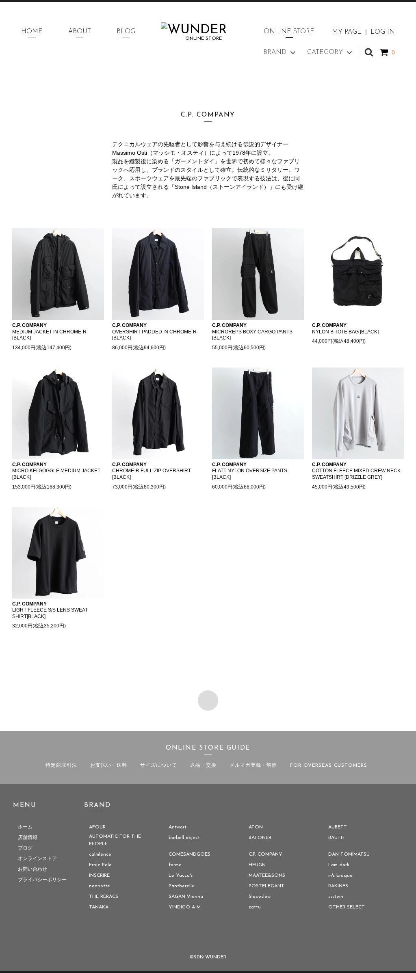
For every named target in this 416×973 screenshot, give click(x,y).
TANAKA (98, 907)
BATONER (260, 837)
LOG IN (382, 32)
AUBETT (337, 827)
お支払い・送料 (108, 765)
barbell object (184, 837)
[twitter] (208, 936)
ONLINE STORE (289, 31)
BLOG (126, 31)
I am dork (338, 865)
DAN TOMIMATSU (349, 854)
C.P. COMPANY (265, 854)
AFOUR (97, 827)
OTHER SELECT (346, 907)
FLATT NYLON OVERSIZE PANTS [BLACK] (249, 471)
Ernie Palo (100, 865)
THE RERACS (103, 896)
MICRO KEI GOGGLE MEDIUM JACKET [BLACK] (56, 471)
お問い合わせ (32, 869)
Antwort (177, 827)
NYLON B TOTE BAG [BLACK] (345, 328)
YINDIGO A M (185, 907)
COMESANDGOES (189, 854)
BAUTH (336, 837)
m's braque (340, 875)
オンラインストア (37, 858)
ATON (256, 827)
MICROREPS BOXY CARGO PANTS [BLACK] (252, 331)
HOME (32, 31)
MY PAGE (347, 32)
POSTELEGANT (266, 886)
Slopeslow (260, 896)
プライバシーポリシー (42, 880)
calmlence (100, 854)
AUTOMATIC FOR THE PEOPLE (115, 840)
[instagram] (230, 936)
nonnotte (99, 886)
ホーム (25, 827)
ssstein (335, 896)
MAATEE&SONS (267, 875)
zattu (255, 907)
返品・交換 (203, 765)
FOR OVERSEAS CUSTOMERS (328, 765)
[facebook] (185, 936)
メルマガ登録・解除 (253, 765)
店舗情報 (27, 837)
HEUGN (257, 865)
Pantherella (182, 886)
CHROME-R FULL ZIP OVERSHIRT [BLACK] (151, 471)
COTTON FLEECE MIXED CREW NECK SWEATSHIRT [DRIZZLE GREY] (356, 471)
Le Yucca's (181, 875)
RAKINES (338, 886)
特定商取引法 (61, 765)
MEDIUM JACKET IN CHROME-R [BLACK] (49, 331)
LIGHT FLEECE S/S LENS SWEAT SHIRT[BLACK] (50, 610)
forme (175, 865)
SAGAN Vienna (186, 896)
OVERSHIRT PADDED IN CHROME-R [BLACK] (154, 331)
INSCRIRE (99, 875)
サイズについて (158, 765)
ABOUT (79, 31)
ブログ (25, 848)
